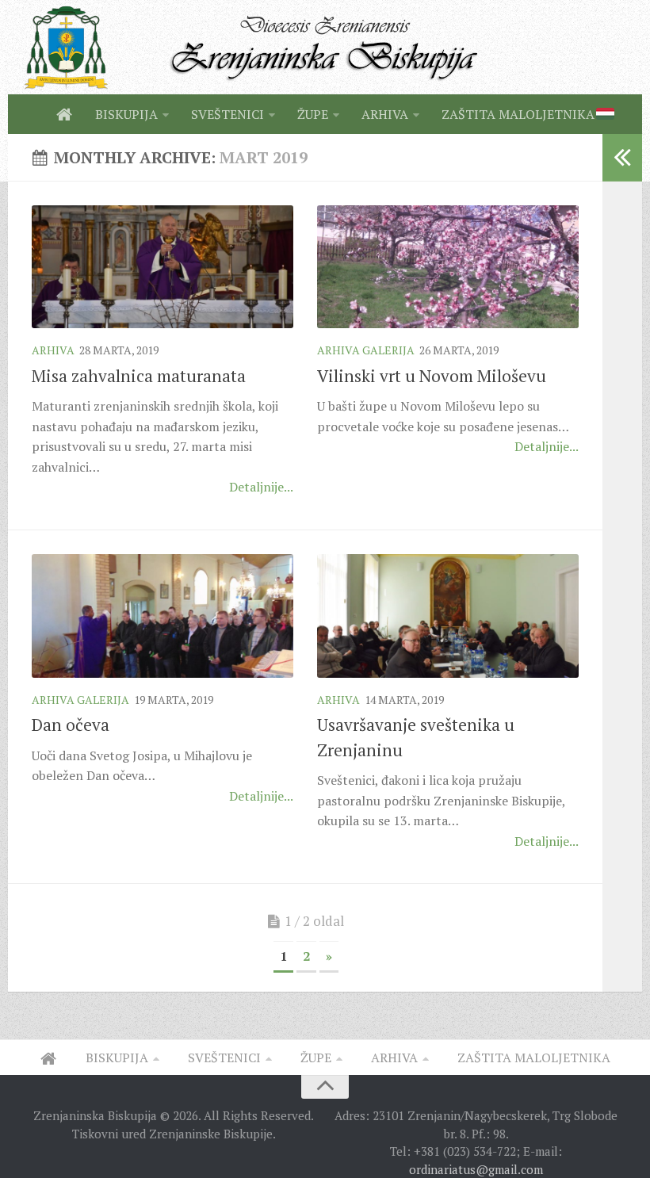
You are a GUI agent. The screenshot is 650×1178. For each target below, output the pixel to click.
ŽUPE (312, 114)
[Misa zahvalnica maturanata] (162, 267)
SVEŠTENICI (227, 114)
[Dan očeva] (162, 616)
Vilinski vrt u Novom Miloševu (431, 376)
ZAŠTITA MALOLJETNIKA (518, 114)
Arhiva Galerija (366, 350)
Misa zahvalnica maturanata (139, 376)
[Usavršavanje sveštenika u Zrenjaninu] (448, 616)
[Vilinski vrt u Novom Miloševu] (448, 267)
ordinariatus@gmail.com (476, 1169)
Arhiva (53, 350)
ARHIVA (384, 114)
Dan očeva (70, 724)
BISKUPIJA (126, 114)
